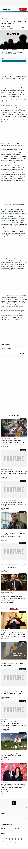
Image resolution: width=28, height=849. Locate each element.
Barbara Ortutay (6, 696)
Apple (7, 78)
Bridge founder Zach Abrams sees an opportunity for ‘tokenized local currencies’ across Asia (13, 504)
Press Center (17, 828)
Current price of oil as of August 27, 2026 (12, 663)
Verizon (21, 313)
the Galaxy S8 (10, 213)
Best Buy (5, 112)
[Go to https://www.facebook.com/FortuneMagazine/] (6, 838)
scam (14, 438)
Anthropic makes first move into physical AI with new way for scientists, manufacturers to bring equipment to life (13, 565)
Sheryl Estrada (5, 477)
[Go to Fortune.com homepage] (6, 9)
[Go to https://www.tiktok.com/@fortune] (18, 838)
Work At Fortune (4, 831)
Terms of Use (4, 842)
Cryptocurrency (12, 500)
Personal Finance (6, 438)
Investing (4, 469)
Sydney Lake (5, 446)
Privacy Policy (9, 842)
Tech (2, 18)
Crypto (3, 500)
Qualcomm (4, 216)
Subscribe (23, 9)
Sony (7, 18)
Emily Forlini (5, 570)
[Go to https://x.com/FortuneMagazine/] (9, 838)
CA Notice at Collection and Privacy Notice (17, 842)
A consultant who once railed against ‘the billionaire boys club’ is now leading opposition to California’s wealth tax (13, 534)
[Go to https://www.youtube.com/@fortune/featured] (21, 838)
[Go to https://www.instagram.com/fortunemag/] (15, 838)
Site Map (3, 833)
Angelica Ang (5, 508)
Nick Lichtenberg (6, 759)
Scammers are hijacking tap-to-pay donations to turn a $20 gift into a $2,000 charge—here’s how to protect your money (13, 442)
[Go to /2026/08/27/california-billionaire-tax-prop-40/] (14, 520)
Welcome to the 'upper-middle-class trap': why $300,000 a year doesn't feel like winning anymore (13, 755)
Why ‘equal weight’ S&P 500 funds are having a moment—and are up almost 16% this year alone (14, 473)
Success (3, 630)
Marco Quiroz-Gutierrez (8, 602)
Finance (10, 469)
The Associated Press (6, 697)
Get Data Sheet (8, 204)
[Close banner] (25, 58)
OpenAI (13, 592)
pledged (7, 167)
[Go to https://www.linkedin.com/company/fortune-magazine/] (12, 838)
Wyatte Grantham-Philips (17, 696)
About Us (3, 828)
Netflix (12, 264)
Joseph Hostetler (6, 665)
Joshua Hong (5, 729)
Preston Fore (5, 638)
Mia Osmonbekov (6, 539)
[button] (6, 26)
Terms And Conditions (19, 831)
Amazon (12, 110)
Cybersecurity (5, 592)
